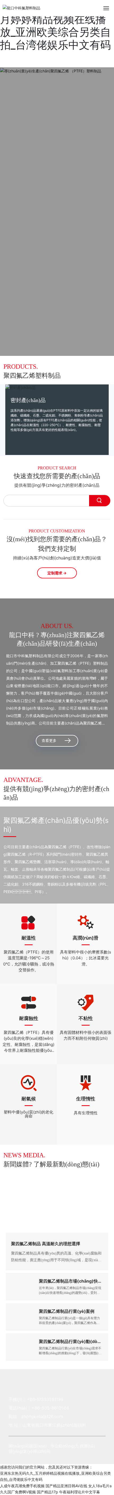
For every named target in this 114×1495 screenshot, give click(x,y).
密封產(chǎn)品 (28, 400)
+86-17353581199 (45, 1399)
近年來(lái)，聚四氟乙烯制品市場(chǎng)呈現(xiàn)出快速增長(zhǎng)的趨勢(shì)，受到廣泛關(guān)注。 (70, 1292)
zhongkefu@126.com (42, 1416)
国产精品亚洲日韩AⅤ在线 (66, 1486)
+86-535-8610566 (50, 1408)
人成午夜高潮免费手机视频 (22, 1486)
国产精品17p (47, 1492)
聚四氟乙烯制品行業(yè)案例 (66, 1311)
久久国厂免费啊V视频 (18, 1492)
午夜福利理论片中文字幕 (79, 1492)
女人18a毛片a (100, 1486)
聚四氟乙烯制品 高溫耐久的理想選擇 (45, 1243)
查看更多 (49, 741)
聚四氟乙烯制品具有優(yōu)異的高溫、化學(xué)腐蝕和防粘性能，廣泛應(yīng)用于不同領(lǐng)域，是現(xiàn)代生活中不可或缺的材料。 (56, 1260)
